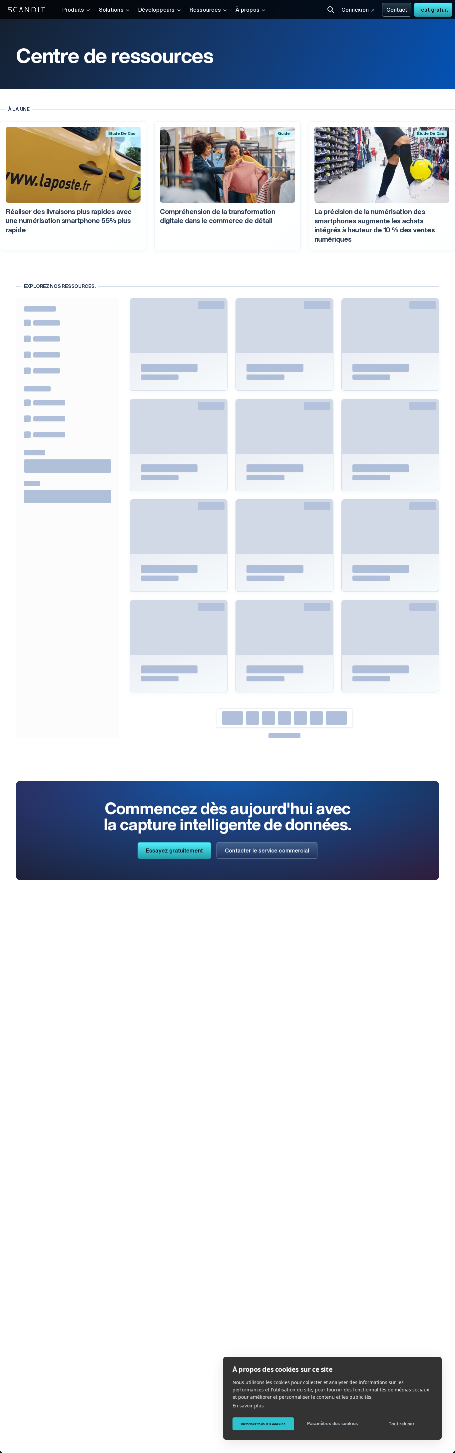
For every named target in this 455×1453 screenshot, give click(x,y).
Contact (396, 10)
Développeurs (156, 10)
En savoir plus (248, 1405)
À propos (247, 10)
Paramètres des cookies (332, 1423)
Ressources (205, 10)
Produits (73, 10)
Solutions (111, 10)
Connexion (355, 10)
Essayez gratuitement (174, 851)
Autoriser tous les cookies (263, 1424)
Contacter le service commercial (267, 851)
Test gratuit (433, 10)
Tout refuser (401, 1423)
